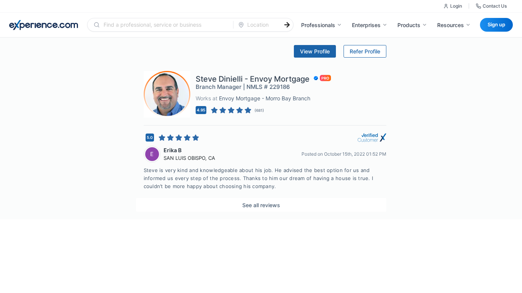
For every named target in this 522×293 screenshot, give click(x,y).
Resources (450, 25)
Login (456, 6)
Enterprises (366, 25)
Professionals (318, 25)
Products (408, 25)
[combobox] (165, 25)
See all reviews (261, 205)
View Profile (315, 51)
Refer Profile (365, 51)
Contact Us (495, 6)
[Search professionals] (287, 25)
